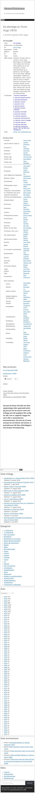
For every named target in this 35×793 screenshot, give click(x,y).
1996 (5, 653)
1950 (5, 728)
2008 (5, 628)
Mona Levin (26, 188)
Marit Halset (27, 193)
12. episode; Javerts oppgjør (22, 120)
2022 (5, 601)
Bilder (6, 547)
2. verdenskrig (8, 532)
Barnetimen (7, 537)
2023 (5, 599)
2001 (5, 642)
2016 (5, 613)
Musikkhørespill (9, 570)
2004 (5, 636)
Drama (5, 391)
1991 (5, 663)
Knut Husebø (27, 228)
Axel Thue (26, 269)
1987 (5, 669)
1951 (5, 726)
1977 (5, 688)
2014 (5, 615)
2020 (5, 605)
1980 (5, 684)
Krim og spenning (9, 566)
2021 (5, 603)
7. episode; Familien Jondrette (19, 108)
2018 (5, 609)
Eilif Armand (27, 178)
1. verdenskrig (8, 530)
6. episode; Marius (18, 106)
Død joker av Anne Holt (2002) (14, 509)
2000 (5, 644)
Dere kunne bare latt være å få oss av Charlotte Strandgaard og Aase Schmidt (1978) (19, 761)
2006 (5, 632)
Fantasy (6, 553)
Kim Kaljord (26, 301)
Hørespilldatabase (14, 8)
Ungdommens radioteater (12, 584)
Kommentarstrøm (9, 776)
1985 (5, 674)
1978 (5, 686)
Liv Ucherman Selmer (26, 291)
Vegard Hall (27, 326)
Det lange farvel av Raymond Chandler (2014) (19, 482)
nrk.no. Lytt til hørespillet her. (22, 132)
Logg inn (7, 772)
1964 (5, 711)
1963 (5, 713)
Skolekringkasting (9, 580)
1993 (5, 659)
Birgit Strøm (27, 261)
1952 (5, 724)
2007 (5, 630)
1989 (5, 665)
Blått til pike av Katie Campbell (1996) (16, 491)
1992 (5, 661)
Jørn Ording (27, 190)
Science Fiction (9, 578)
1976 (5, 690)
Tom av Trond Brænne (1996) (13, 499)
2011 (5, 621)
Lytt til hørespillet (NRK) (10, 370)
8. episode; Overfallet (20, 112)
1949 (5, 730)
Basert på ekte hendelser (12, 541)
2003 (5, 638)
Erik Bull (25, 309)
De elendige (17, 43)
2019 (5, 607)
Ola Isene (26, 226)
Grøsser (6, 555)
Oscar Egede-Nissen (25, 338)
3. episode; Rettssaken (20, 99)
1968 (5, 705)
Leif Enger (26, 342)
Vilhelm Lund (27, 263)
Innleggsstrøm (8, 774)
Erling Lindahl (27, 215)
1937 (5, 734)
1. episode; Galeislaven (20, 95)
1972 (5, 699)
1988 (5, 667)
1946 (5, 732)
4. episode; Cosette (19, 102)
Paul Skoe (26, 150)
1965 (5, 709)
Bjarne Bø (26, 273)
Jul (5, 562)
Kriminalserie (8, 568)
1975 (5, 692)
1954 (5, 721)
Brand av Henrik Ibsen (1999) (13, 513)
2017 (5, 611)
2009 (5, 626)
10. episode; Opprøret (20, 116)
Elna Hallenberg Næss (26, 297)
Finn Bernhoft (27, 324)
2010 (5, 624)
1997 (5, 651)
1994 (5, 657)
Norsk (6, 572)
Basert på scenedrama (11, 543)
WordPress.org (9, 778)
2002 (5, 640)
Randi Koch (26, 271)
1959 (5, 717)
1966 (5, 707)
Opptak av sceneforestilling (13, 576)
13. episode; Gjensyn (19, 122)
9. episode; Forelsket (19, 114)
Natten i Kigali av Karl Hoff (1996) (15, 486)
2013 (5, 617)
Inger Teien (26, 242)
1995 (5, 655)
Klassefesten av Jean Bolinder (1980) (14, 397)
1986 (5, 671)
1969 (5, 703)
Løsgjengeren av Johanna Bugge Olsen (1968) (19, 478)
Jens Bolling (27, 197)
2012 (5, 619)
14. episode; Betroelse (20, 124)
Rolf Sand (26, 287)
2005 (5, 634)
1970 (5, 701)
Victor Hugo (17, 47)
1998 (5, 649)
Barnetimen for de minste (12, 539)
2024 (5, 596)
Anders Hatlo (27, 357)
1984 (5, 676)
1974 (5, 694)
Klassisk (10, 391)
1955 (5, 719)
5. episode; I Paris (18, 104)
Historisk (7, 557)
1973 (5, 696)
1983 (5, 678)
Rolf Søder (26, 195)
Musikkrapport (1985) (10, 373)
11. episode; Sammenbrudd (21, 118)
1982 (5, 680)
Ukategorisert (8, 582)
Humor (6, 559)
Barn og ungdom (9, 534)
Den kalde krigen (9, 549)
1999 (5, 646)
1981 (5, 682)
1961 (5, 715)
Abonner (29, 783)
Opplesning (7, 574)
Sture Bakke (27, 159)
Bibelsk (6, 545)
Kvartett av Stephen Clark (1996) (14, 495)
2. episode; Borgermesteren (21, 97)
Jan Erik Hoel (27, 157)
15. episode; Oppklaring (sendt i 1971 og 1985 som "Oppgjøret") (21, 128)
